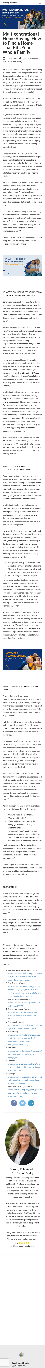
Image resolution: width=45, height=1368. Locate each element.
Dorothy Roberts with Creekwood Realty (22, 1171)
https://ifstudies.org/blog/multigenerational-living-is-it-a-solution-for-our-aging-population (25, 1092)
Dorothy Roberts (9, 2)
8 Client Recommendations (22, 1246)
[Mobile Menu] (40, 2)
